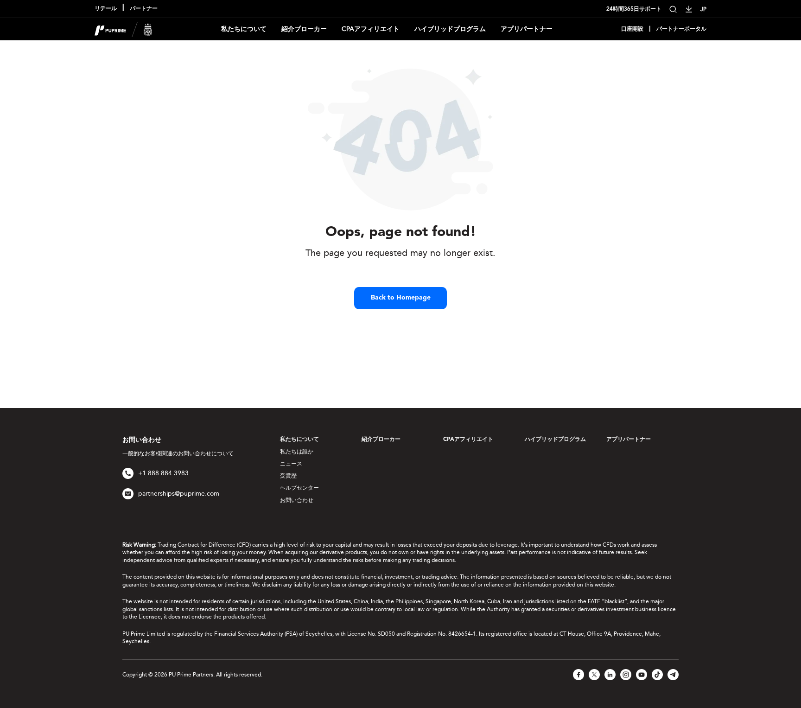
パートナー (144, 9)
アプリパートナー (527, 29)
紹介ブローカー (304, 29)
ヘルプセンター (299, 488)
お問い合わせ (296, 500)
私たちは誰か (296, 451)
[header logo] (124, 28)
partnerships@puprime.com (178, 494)
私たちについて (244, 29)
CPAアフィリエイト (371, 29)
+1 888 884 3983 (163, 473)
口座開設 (632, 29)
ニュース (291, 463)
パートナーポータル (681, 29)
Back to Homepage (401, 297)
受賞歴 (288, 475)
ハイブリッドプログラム (450, 29)
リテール (106, 9)
